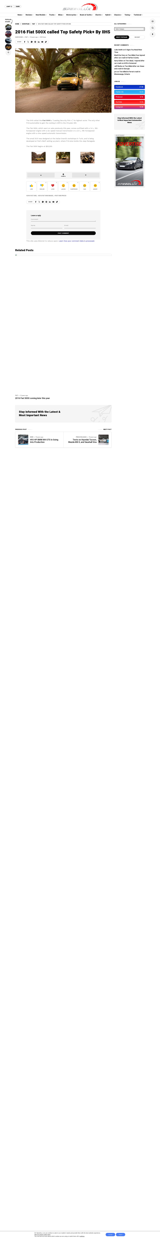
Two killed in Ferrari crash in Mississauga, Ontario (127, 72)
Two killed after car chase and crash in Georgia (129, 67)
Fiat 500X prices (60, 196)
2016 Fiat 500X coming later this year (32, 398)
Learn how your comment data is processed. (77, 241)
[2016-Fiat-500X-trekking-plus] (38, 157)
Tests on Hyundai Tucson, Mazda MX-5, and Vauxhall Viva (82, 441)
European (25, 24)
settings (82, 1236)
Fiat (33, 24)
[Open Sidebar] (152, 21)
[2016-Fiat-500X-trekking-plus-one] (63, 157)
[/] (129, 87)
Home (17, 24)
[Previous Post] (23, 440)
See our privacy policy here (42, 1234)
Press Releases (81, 437)
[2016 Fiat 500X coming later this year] (63, 323)
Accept (110, 1234)
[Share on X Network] (28, 42)
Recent (137, 37)
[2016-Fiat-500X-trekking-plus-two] (87, 157)
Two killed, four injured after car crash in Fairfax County (129, 56)
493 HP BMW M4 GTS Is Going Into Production (44, 441)
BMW (31, 437)
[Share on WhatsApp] (31, 42)
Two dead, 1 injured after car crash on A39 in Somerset (129, 62)
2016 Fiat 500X (32, 196)
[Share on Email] (42, 42)
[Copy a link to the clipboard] (46, 42)
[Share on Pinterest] (35, 42)
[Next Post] (103, 440)
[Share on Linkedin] (38, 42)
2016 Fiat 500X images (46, 196)
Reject (120, 1234)
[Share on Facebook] (24, 42)
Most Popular (121, 37)
